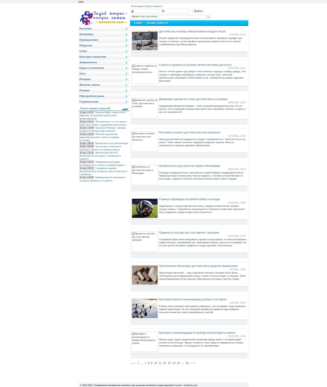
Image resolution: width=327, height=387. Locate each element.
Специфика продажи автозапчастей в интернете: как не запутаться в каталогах (103, 171)
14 (173, 363)
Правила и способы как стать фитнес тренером (189, 232)
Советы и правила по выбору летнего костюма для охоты (195, 64)
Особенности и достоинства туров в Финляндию (189, 165)
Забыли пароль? (153, 6)
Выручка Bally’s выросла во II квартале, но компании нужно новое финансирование (102, 115)
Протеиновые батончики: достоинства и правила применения (198, 265)
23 (187, 363)
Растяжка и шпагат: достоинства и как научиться (189, 132)
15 (178, 363)
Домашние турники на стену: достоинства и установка (193, 98)
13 (169, 363)
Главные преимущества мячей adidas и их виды (189, 199)
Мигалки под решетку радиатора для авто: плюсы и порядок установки (99, 137)
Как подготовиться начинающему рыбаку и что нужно (193, 299)
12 (164, 363)
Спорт (81, 2)
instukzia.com (190, 385)
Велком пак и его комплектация (111, 143)
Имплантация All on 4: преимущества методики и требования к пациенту (100, 155)
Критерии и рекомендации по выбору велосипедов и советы (197, 332)
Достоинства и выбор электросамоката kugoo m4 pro (192, 31)
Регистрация (137, 6)
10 (155, 363)
